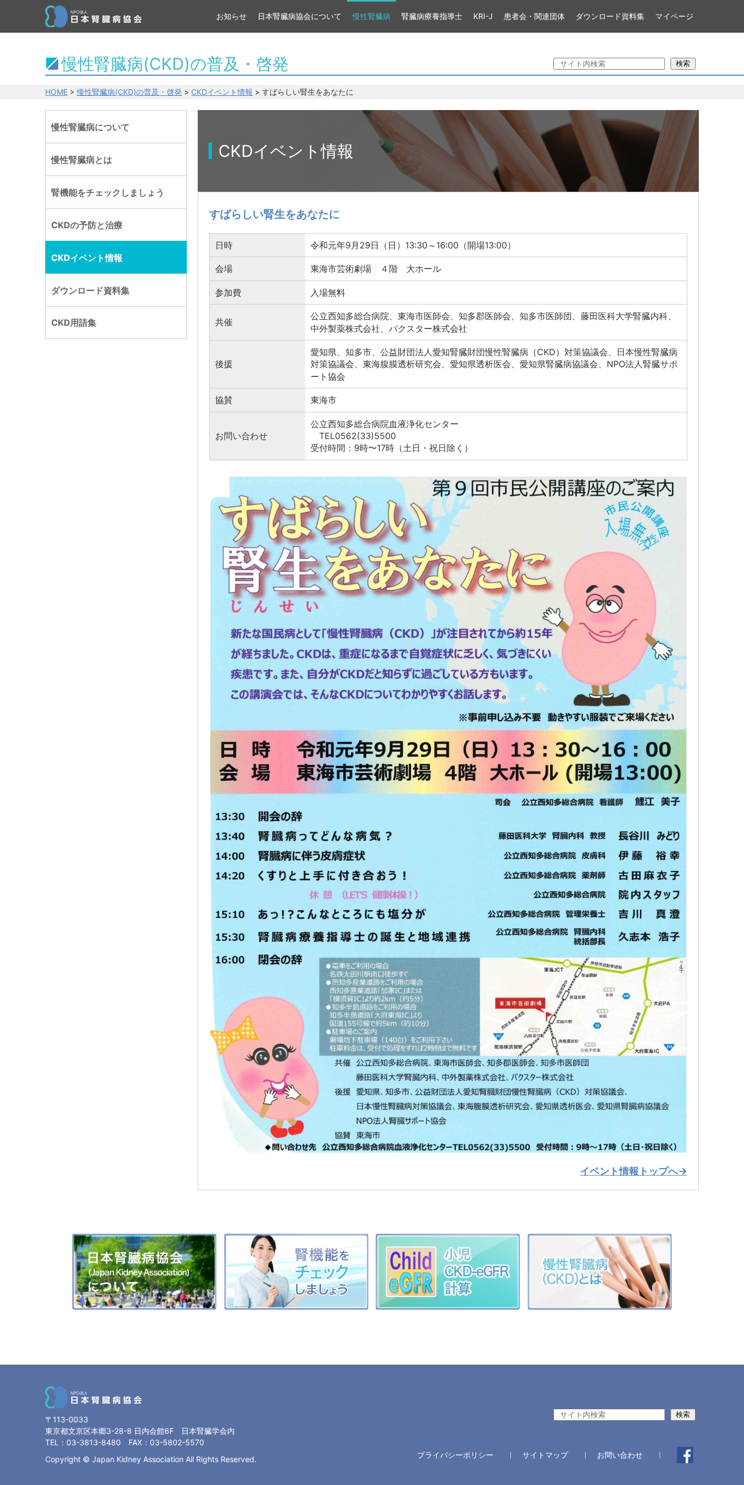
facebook (685, 1455)
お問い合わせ (620, 1455)
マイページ (674, 16)
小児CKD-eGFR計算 (448, 1275)
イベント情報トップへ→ (633, 1171)
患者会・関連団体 (534, 16)
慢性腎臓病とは (81, 159)
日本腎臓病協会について (299, 16)
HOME (56, 91)
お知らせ (231, 16)
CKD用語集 (73, 322)
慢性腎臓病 (371, 16)
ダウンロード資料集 (610, 16)
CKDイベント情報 (222, 91)
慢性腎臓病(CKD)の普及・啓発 (129, 91)
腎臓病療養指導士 (431, 16)
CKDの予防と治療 (87, 225)
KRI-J (483, 16)
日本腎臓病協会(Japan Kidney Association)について (144, 1275)
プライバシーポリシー (455, 1455)
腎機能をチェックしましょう (107, 192)
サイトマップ (545, 1455)
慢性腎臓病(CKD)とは (600, 1275)
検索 (683, 63)
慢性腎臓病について (90, 126)
